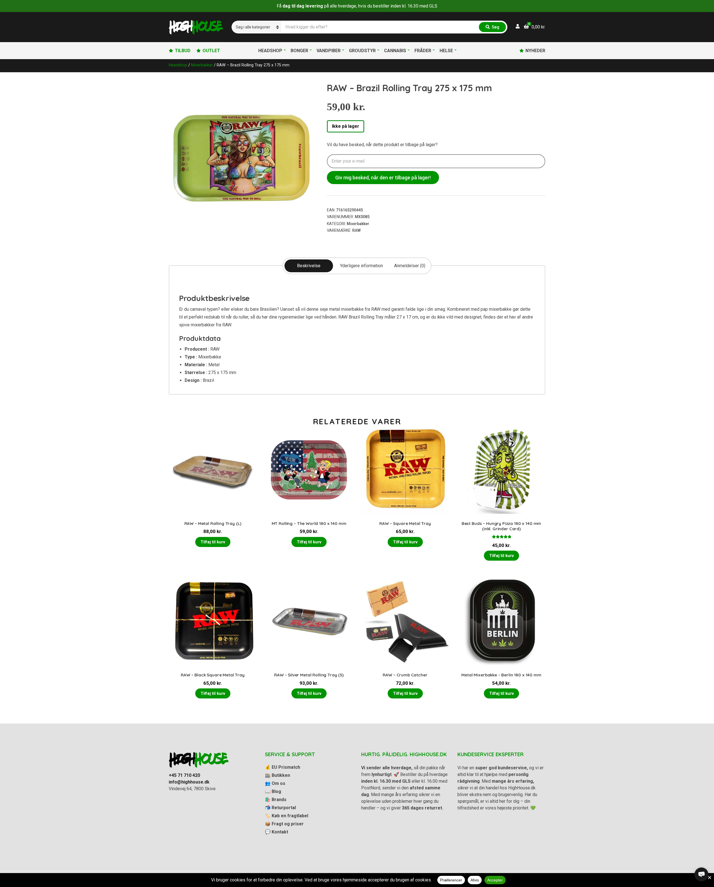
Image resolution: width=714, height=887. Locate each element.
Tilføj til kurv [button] (213, 541)
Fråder (422, 50)
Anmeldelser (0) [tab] (409, 265)
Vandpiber (329, 50)
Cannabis (395, 50)
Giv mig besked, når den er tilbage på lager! (383, 177)
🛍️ (275, 799)
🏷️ (286, 815)
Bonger (299, 50)
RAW (356, 230)
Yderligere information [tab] (361, 265)
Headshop (270, 50)
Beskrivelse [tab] (308, 265)
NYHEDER (535, 50)
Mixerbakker (202, 65)
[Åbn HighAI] (701, 874)
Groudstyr (362, 50)
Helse (446, 50)
